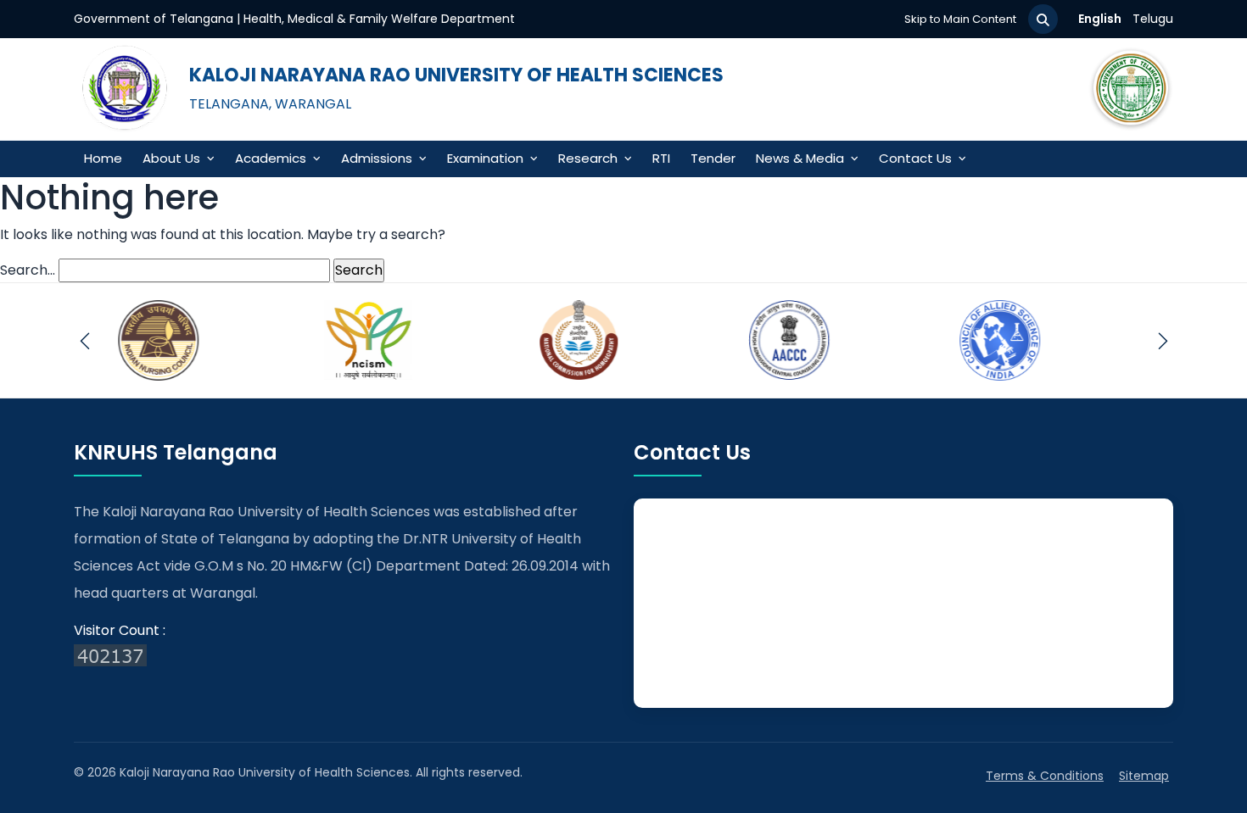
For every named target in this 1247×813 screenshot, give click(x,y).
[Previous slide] (84, 340)
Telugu (1152, 18)
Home (103, 158)
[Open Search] (1043, 19)
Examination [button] (485, 158)
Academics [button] (270, 158)
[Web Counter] (343, 654)
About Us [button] (171, 158)
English (1099, 18)
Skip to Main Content (960, 19)
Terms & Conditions (1045, 775)
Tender (713, 158)
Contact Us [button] (915, 158)
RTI (661, 158)
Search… (27, 270)
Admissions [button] (376, 158)
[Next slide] (1163, 340)
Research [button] (588, 158)
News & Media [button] (800, 158)
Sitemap (1144, 775)
